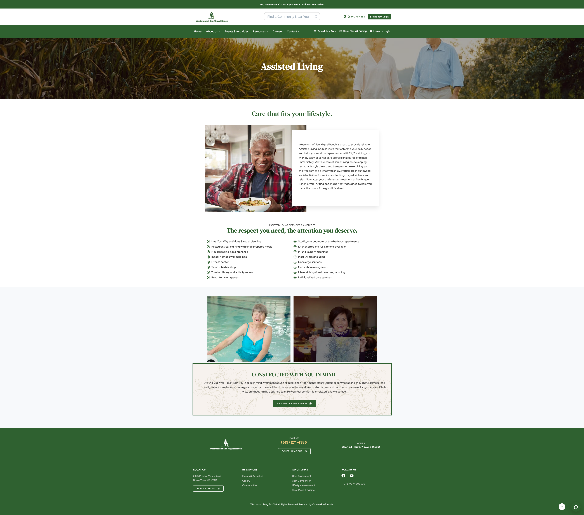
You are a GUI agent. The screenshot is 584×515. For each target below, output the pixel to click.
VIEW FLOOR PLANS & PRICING (292, 403)
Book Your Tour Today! (312, 4)
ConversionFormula (322, 504)
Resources (259, 31)
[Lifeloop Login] (371, 31)
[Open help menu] (576, 507)
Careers (277, 31)
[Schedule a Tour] (315, 31)
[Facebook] (343, 475)
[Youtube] (352, 475)
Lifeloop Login (381, 31)
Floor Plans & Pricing (355, 31)
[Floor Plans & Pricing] (340, 31)
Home (198, 31)
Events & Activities (236, 31)
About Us (212, 31)
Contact (292, 31)
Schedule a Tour (327, 31)
